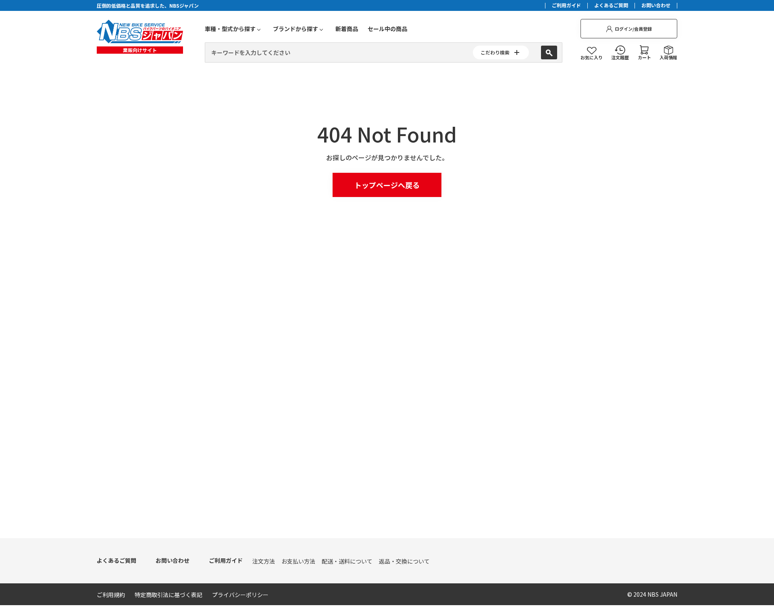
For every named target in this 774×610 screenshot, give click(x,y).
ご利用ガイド (566, 5)
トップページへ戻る (387, 185)
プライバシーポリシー (240, 594)
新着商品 (346, 28)
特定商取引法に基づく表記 (168, 594)
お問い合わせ (655, 5)
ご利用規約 (111, 594)
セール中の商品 (387, 28)
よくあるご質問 (611, 5)
